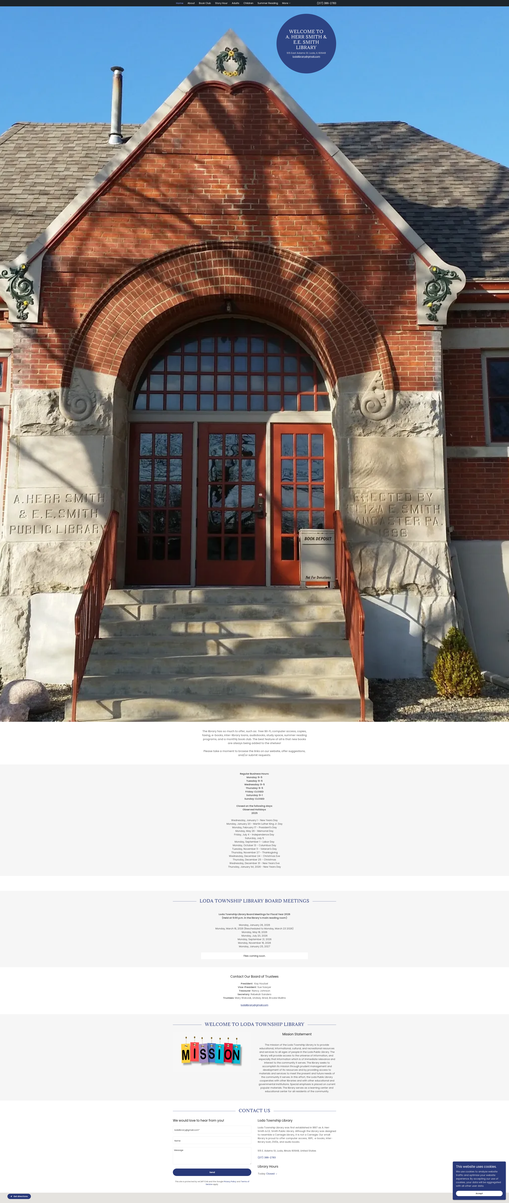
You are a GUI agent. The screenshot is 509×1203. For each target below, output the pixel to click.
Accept (479, 1193)
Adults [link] (235, 3)
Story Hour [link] (221, 3)
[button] (286, 3)
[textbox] (212, 1129)
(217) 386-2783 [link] (326, 3)
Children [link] (248, 3)
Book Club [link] (205, 3)
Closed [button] (270, 1173)
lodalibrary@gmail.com (306, 56)
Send (212, 1172)
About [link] (191, 3)
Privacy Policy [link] (230, 1181)
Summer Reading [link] (268, 3)
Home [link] (179, 3)
